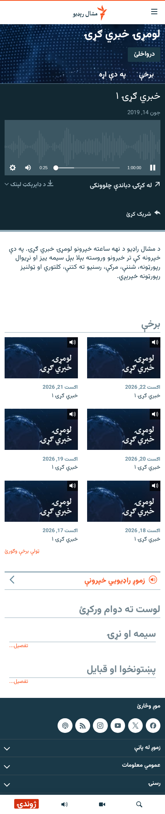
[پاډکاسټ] (65, 725)
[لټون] (139, 804)
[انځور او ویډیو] (102, 804)
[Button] (143, 215)
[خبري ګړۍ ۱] (123, 357)
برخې (146, 74)
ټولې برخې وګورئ (22, 551)
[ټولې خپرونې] (64, 804)
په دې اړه (112, 74)
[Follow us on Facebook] (153, 725)
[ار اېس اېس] (82, 725)
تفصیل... (18, 645)
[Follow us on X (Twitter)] (135, 725)
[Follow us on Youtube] (118, 725)
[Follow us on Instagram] (100, 725)
